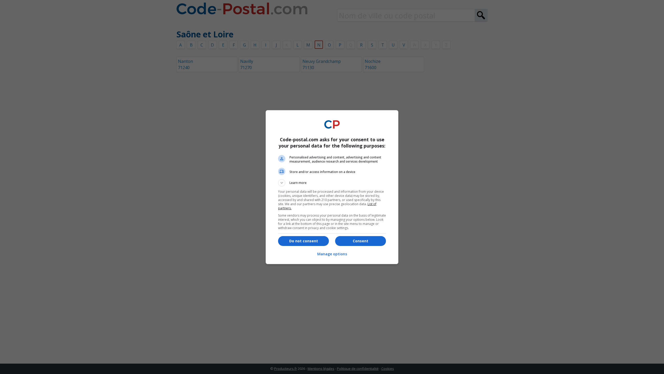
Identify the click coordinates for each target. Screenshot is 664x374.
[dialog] (332, 187)
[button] (332, 182)
